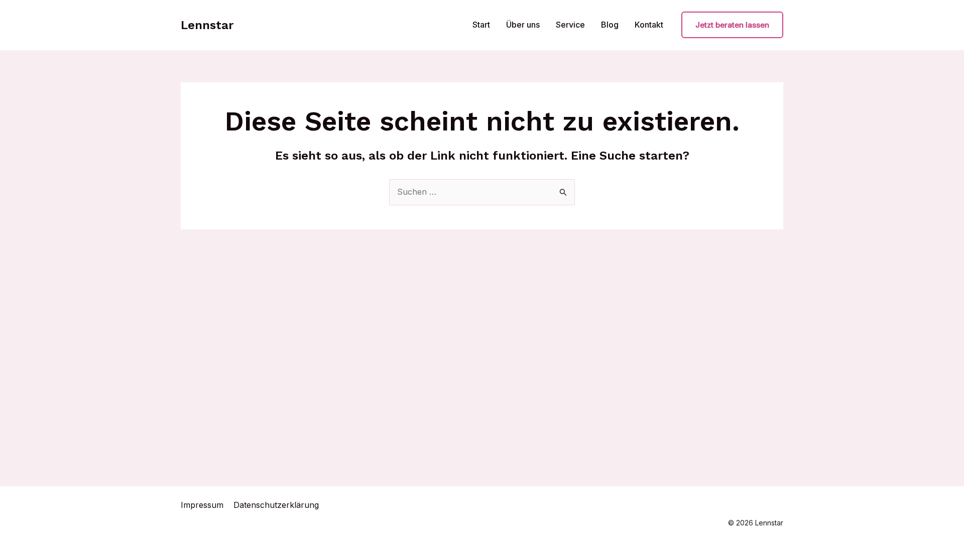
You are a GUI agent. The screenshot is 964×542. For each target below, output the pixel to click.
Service (570, 25)
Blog (610, 25)
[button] (732, 25)
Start (481, 25)
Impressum (202, 505)
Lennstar (207, 25)
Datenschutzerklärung (276, 505)
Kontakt (649, 25)
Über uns (523, 25)
